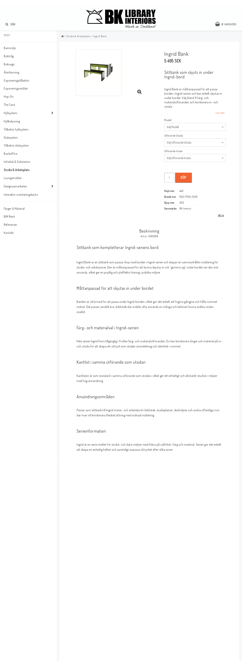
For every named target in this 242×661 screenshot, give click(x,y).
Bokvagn (9, 64)
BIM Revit (9, 216)
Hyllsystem (10, 113)
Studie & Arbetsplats (16, 170)
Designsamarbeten (15, 186)
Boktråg (9, 56)
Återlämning (11, 72)
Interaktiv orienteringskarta (21, 194)
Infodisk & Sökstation (17, 162)
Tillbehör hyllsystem (16, 129)
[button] (227, 24)
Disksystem (11, 137)
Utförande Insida (173, 151)
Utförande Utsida (173, 135)
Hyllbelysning (12, 121)
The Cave (9, 105)
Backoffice (10, 153)
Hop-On (8, 96)
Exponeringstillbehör (16, 80)
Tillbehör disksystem (16, 145)
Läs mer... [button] (221, 112)
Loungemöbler (13, 178)
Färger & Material (14, 208)
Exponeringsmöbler (16, 88)
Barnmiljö (10, 48)
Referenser (10, 225)
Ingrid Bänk (100, 36)
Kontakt (9, 233)
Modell (167, 120)
